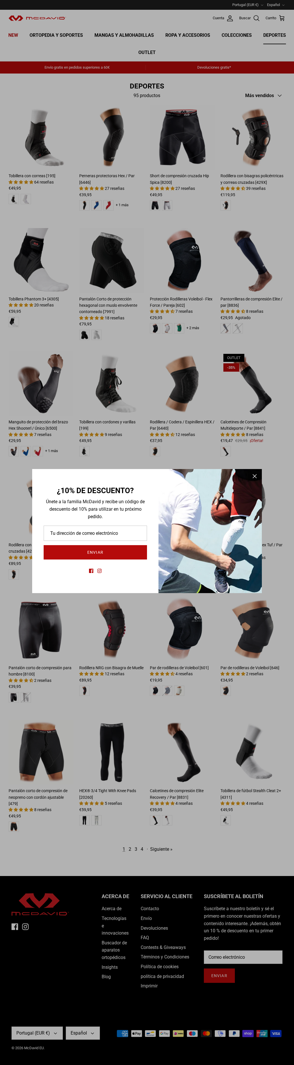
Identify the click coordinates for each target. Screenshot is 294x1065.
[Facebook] (91, 571)
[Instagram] (99, 571)
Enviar (95, 552)
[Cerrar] (254, 476)
